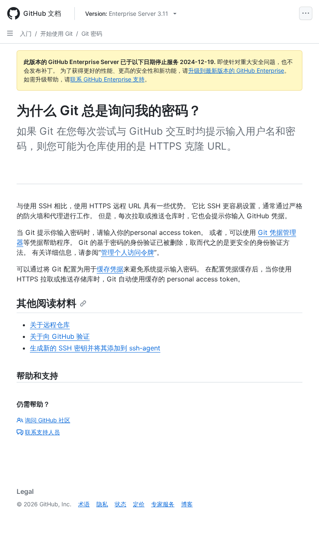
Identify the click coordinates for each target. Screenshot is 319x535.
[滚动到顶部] (300, 516)
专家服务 (162, 504)
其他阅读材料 (46, 303)
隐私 (102, 504)
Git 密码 (91, 33)
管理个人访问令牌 (127, 252)
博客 (187, 504)
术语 (84, 504)
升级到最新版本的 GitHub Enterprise (236, 70)
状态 (120, 504)
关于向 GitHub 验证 (60, 336)
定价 (139, 504)
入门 (26, 33)
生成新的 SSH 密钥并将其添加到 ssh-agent (95, 348)
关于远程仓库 (50, 325)
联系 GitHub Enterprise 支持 (107, 79)
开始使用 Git (56, 33)
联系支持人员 (42, 432)
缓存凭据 (110, 269)
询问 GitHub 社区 (47, 420)
